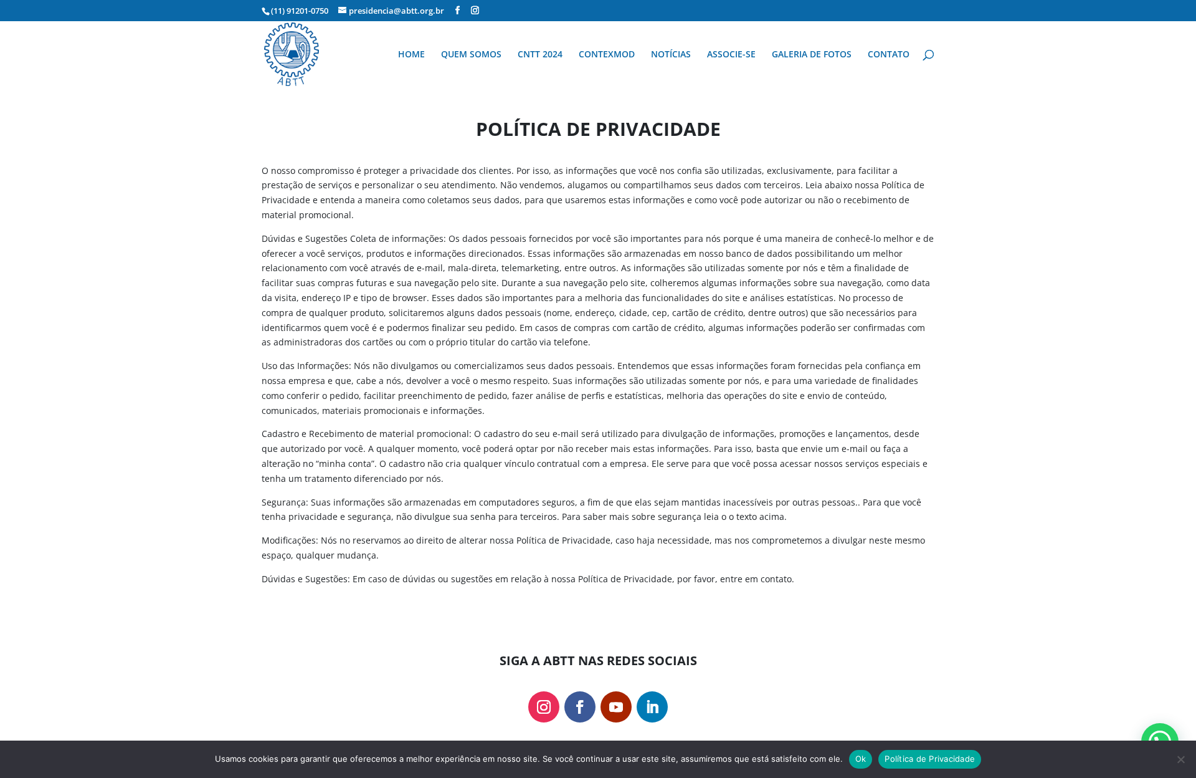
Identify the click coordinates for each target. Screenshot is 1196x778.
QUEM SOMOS (471, 55)
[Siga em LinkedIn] (652, 707)
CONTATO (888, 55)
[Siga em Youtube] (616, 707)
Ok (860, 759)
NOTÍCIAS (671, 55)
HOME (411, 55)
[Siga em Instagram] (543, 707)
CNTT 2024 (540, 55)
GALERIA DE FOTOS (812, 55)
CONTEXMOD (607, 55)
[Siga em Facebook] (580, 707)
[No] (1180, 759)
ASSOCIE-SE (731, 55)
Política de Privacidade (930, 759)
